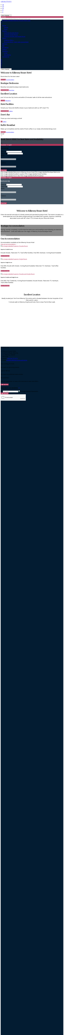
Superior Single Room (11, 35)
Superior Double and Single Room (14, 36)
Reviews (4, 44)
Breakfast (5, 47)
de (3, 5)
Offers (4, 38)
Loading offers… (9, 40)
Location (5, 51)
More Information (5, 256)
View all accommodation (8, 244)
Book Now (3, 79)
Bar (3, 46)
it (2, 12)
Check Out (4, 153)
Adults (3, 155)
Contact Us (5, 57)
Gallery (4, 49)
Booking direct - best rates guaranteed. (16, 42)
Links (5, 53)
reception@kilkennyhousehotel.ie (16, 360)
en (3, 7)
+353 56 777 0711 (6, 2)
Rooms (4, 31)
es (3, 8)
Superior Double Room (11, 33)
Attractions (7, 55)
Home (4, 25)
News (6, 29)
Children (3, 163)
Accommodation (10, 79)
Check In (3, 151)
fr (2, 10)
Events (6, 27)
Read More (3, 235)
